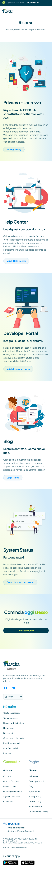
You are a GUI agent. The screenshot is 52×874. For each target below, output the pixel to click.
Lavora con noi (9, 786)
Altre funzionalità (10, 748)
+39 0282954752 (32, 3)
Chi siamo (7, 776)
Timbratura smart (10, 718)
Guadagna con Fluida (12, 791)
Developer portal (36, 781)
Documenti (8, 733)
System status (35, 791)
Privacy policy (35, 796)
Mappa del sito (35, 806)
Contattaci (8, 801)
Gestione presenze (12, 713)
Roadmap (7, 753)
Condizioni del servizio (38, 811)
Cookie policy (35, 801)
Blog (31, 786)
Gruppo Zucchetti (11, 781)
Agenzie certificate (11, 796)
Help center (34, 776)
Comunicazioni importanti (14, 738)
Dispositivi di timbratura (13, 723)
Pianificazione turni (11, 743)
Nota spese (8, 728)
